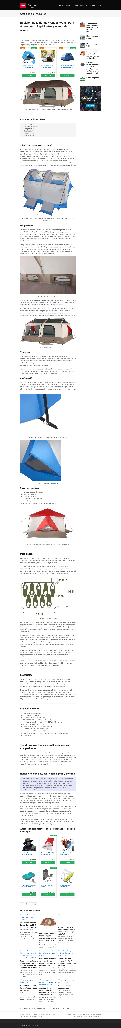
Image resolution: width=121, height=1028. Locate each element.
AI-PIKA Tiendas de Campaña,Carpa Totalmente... (47, 66)
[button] (22, 903)
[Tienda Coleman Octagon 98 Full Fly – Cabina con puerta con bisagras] (67, 953)
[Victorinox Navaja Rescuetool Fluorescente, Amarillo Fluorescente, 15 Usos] (67, 876)
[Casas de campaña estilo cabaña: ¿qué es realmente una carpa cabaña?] (67, 919)
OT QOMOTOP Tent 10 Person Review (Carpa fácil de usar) (28, 988)
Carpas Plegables (25, 1025)
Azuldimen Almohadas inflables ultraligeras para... (29, 886)
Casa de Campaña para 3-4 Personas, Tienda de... (27, 66)
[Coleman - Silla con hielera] (48, 876)
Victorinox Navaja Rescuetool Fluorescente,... (65, 886)
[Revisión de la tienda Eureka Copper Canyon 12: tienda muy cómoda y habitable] (48, 922)
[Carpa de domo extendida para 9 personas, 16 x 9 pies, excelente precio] (48, 982)
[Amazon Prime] (33, 70)
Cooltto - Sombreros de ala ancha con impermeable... (28, 853)
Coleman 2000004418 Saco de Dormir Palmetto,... (47, 853)
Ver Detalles (29, 75)
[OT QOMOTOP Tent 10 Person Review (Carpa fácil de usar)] (29, 981)
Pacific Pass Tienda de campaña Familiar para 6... (67, 66)
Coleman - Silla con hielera (47, 885)
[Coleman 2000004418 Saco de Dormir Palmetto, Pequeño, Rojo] (48, 844)
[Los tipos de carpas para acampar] (67, 981)
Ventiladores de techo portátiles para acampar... (67, 853)
